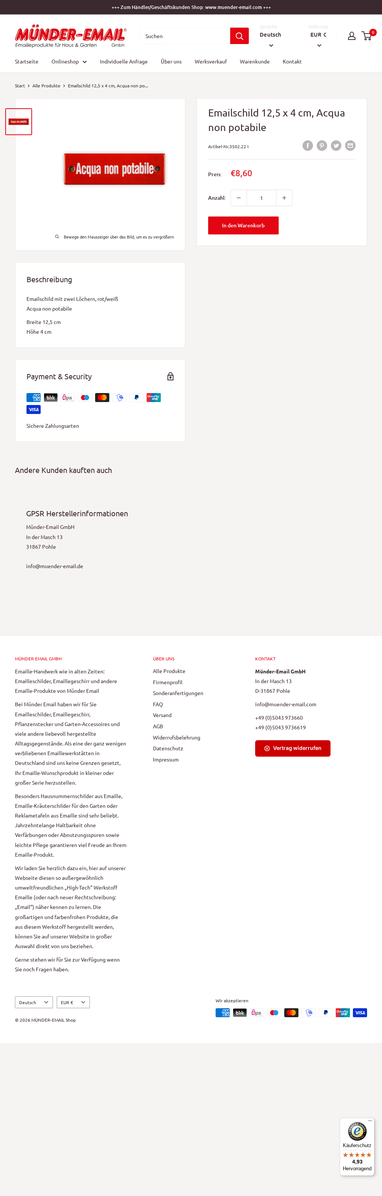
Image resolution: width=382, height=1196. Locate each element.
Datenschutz (168, 748)
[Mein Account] (352, 36)
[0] (367, 35)
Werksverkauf (211, 61)
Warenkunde (255, 61)
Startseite (26, 61)
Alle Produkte (46, 85)
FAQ (158, 704)
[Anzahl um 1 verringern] (239, 198)
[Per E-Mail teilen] (350, 145)
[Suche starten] (239, 36)
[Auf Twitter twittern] (336, 145)
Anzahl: (217, 197)
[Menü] (370, 1122)
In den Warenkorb (243, 225)
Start (20, 85)
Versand (162, 714)
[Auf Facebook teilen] (308, 145)
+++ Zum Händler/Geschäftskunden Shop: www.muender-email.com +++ (191, 7)
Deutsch (27, 1002)
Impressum (166, 759)
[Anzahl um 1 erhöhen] (284, 198)
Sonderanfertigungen (178, 692)
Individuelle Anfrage (124, 61)
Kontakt (292, 61)
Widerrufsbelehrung (176, 737)
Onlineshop (65, 61)
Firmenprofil (167, 682)
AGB (158, 726)
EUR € (67, 1002)
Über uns (171, 61)
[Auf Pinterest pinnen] (322, 145)
